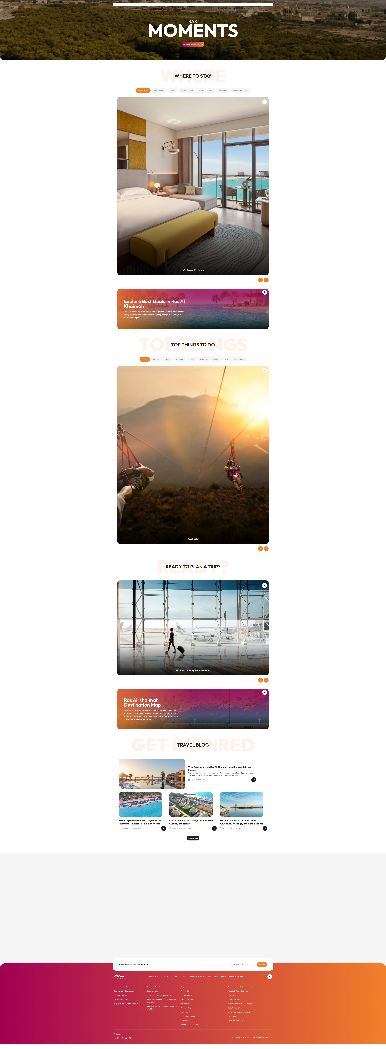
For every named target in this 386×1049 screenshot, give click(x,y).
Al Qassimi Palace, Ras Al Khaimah (126, 1003)
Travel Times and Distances (123, 986)
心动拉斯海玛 (232, 1016)
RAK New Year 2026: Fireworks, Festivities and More (162, 1008)
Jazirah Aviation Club (154, 986)
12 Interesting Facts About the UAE (159, 995)
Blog (209, 976)
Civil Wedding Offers (235, 1008)
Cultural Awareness (121, 999)
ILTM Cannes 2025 (234, 999)
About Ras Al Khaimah (196, 976)
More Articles (193, 838)
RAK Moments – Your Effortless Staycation (196, 1024)
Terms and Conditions (235, 1020)
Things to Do (153, 976)
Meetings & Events (236, 976)
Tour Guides (185, 991)
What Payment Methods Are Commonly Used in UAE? (161, 1001)
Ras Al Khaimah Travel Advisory (239, 1012)
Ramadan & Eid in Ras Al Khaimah (240, 1003)
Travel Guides (232, 995)
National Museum (153, 991)
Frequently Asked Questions (238, 991)
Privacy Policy (186, 1008)
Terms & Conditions (188, 1016)
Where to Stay (166, 976)
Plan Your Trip (180, 976)
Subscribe (261, 964)
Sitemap (184, 1020)
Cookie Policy (186, 1012)
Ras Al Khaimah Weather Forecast (240, 986)
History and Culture (121, 995)
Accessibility (185, 1003)
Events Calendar (220, 976)
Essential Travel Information (124, 991)
